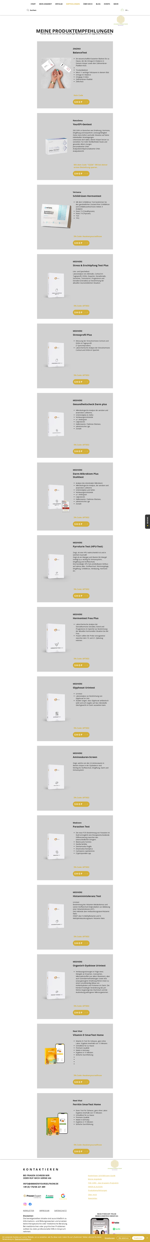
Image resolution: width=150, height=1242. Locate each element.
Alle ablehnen (124, 1238)
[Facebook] (30, 1204)
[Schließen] (147, 1238)
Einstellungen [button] (110, 1238)
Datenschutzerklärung (23, 1239)
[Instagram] (25, 1204)
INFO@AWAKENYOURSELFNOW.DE (40, 1183)
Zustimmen (138, 1238)
